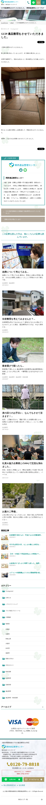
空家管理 (8, 684)
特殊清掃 (8, 671)
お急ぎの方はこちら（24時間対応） (23, 773)
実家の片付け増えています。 (13, 219)
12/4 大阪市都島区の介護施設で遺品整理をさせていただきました (23, 212)
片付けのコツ (10, 665)
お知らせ (8, 597)
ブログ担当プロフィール (13, 610)
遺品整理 (11, 283)
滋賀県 (8, 653)
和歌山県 (8, 639)
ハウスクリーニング (12, 604)
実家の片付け (10, 658)
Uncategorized (14, 29)
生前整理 (5, 283)
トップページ (4, 22)
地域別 (8, 624)
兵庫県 (8, 634)
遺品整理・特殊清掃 (22, 377)
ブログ (12, 22)
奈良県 (8, 648)
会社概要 (22, 785)
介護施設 (8, 617)
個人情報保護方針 (9, 785)
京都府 (8, 629)
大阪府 (8, 643)
